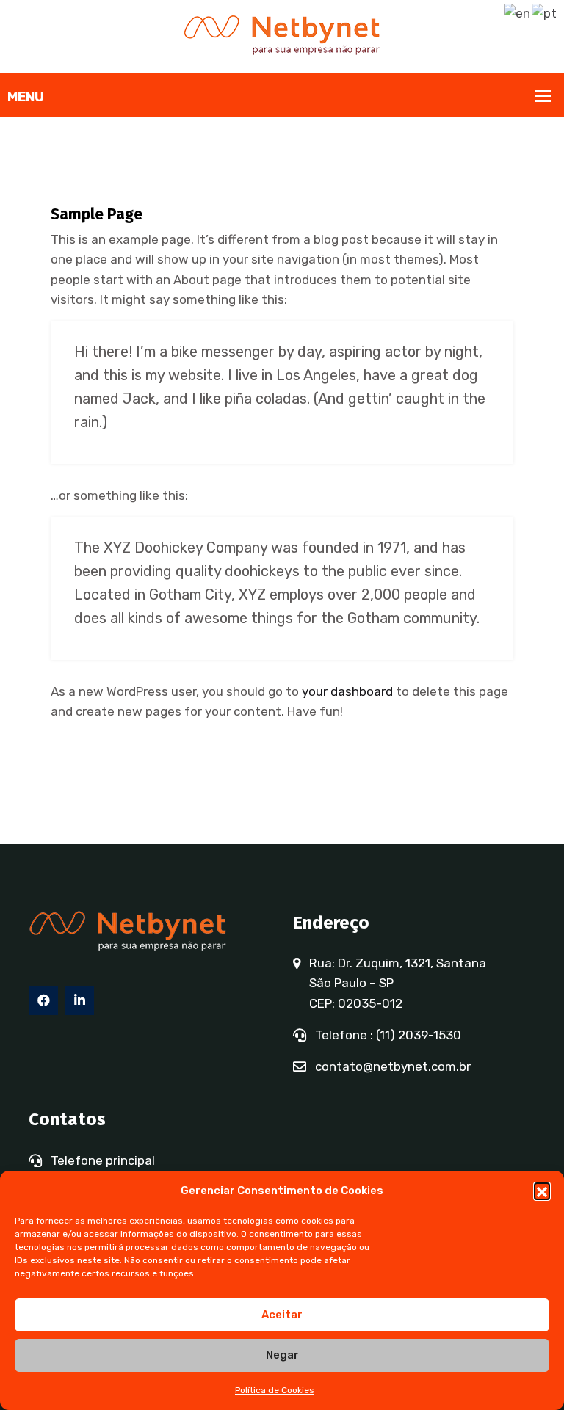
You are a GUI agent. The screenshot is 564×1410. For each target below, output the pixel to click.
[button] (542, 1190)
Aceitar (282, 1314)
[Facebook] (43, 1000)
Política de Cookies (274, 1390)
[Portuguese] (545, 12)
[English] (518, 12)
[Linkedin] (79, 1000)
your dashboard (347, 691)
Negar (282, 1355)
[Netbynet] (282, 35)
